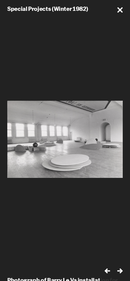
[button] (120, 10)
